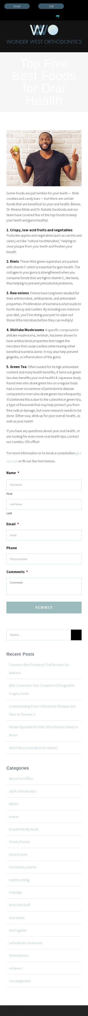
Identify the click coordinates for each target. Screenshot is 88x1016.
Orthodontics (18, 955)
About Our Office (21, 778)
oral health (17, 917)
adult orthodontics (22, 791)
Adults (13, 803)
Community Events (22, 867)
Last (9, 513)
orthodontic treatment (25, 942)
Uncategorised (20, 980)
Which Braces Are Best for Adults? (33, 747)
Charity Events (19, 841)
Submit (44, 607)
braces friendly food (23, 829)
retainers (15, 968)
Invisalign (15, 892)
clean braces (18, 854)
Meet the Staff (19, 904)
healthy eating (19, 879)
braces (14, 816)
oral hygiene (17, 930)
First (9, 494)
